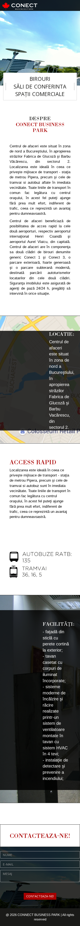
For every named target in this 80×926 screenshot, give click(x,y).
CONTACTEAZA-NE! (40, 896)
